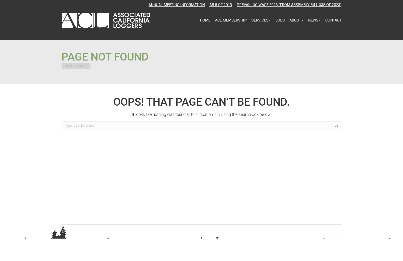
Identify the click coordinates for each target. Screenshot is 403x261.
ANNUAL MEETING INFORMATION (177, 5)
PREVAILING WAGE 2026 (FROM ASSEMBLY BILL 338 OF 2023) (289, 5)
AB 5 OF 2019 (220, 5)
